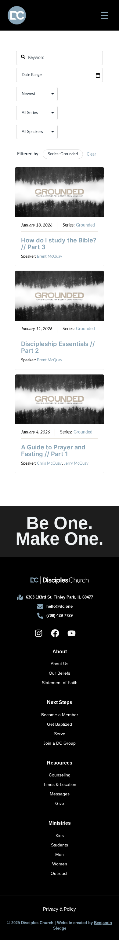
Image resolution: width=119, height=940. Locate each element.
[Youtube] (71, 633)
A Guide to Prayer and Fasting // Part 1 (53, 451)
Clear (91, 154)
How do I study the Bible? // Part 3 (58, 244)
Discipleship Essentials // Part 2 (58, 347)
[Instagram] (38, 633)
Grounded (85, 225)
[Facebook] (55, 633)
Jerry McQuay (76, 464)
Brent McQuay (49, 257)
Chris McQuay (49, 464)
